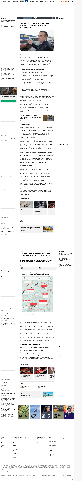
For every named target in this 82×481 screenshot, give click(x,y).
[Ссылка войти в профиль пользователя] (72, 1)
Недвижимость (61, 27)
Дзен (26, 451)
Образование (61, 261)
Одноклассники (27, 449)
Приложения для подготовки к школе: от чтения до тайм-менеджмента (65, 254)
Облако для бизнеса (52, 455)
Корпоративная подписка (41, 450)
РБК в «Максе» (25, 198)
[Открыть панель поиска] (70, 1)
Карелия (14, 467)
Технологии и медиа (4, 374)
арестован (30, 96)
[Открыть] (8, 1)
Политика (2, 32)
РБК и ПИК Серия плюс (5, 379)
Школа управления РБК (52, 467)
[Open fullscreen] (52, 273)
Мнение (60, 159)
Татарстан (15, 462)
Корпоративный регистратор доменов (54, 457)
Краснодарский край (16, 457)
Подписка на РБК (40, 449)
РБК (21, 120)
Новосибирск (15, 450)
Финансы (2, 454)
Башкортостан (15, 453)
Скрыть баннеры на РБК (41, 447)
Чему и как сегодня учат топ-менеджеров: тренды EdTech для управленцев (64, 259)
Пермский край (15, 459)
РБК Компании (3, 178)
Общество (3, 70)
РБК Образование (4, 458)
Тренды (60, 255)
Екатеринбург (15, 449)
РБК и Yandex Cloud (4, 295)
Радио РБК (6, 1)
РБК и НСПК (3, 195)
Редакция (50, 450)
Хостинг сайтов (51, 459)
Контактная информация (53, 449)
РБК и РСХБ (3, 130)
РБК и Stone (3, 80)
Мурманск (15, 469)
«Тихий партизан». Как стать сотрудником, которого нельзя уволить (66, 265)
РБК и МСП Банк (3, 27)
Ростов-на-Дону (15, 461)
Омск (14, 451)
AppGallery (63, 450)
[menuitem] (15, 1)
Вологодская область (16, 454)
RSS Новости (39, 454)
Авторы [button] (21, 217)
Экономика (3, 75)
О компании (51, 447)
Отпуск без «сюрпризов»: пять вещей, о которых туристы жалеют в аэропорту (66, 21)
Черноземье (15, 465)
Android (62, 449)
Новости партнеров (24, 413)
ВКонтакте (27, 447)
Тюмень (14, 463)
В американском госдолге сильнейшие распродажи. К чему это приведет (65, 31)
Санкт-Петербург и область (17, 447)
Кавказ (14, 466)
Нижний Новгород (16, 458)
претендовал (34, 83)
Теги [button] (25, 217)
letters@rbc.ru (10, 478)
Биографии (3, 455)
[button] (68, 1)
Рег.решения (51, 460)
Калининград (15, 455)
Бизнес (60, 148)
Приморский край (16, 470)
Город (21, 251)
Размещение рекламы (52, 451)
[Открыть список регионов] (68, 1)
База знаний (3, 457)
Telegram (26, 450)
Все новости (4, 18)
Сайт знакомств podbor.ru (53, 463)
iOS (61, 447)
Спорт (2, 22)
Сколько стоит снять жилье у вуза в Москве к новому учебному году (65, 26)
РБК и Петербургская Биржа (5, 416)
